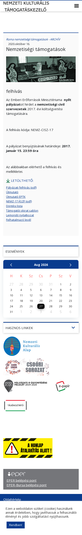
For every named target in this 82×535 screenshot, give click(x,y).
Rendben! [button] (15, 525)
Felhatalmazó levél (18, 220)
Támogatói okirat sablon (22, 211)
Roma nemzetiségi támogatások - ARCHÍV (33, 39)
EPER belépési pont (22, 480)
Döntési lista (14, 206)
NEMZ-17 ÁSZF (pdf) (19, 201)
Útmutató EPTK (16, 197)
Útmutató (12, 192)
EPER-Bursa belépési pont (27, 485)
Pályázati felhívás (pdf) (21, 187)
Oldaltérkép (12, 499)
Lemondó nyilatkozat (20, 215)
